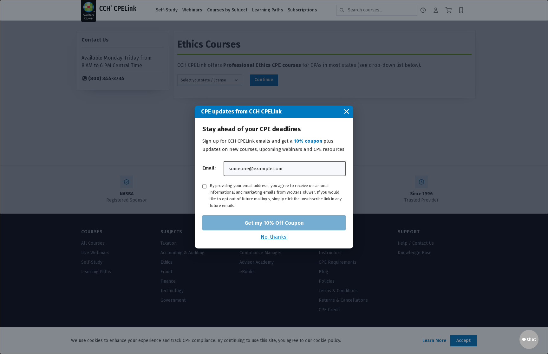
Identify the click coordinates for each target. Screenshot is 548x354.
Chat (531, 339)
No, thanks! (274, 237)
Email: (209, 168)
